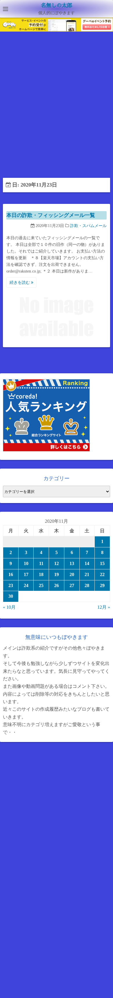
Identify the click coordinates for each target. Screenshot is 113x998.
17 (26, 574)
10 (26, 563)
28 (87, 585)
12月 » (103, 607)
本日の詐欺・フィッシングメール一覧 (50, 215)
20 (72, 574)
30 (10, 596)
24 (26, 585)
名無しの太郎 (56, 5)
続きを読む (20, 282)
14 (87, 563)
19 (56, 574)
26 (56, 585)
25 (41, 585)
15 (102, 563)
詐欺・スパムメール (88, 226)
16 (10, 574)
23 (10, 585)
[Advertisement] (56, 106)
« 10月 (9, 607)
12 (56, 563)
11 (41, 563)
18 (41, 574)
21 (87, 574)
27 (72, 585)
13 (72, 563)
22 (102, 574)
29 (102, 585)
